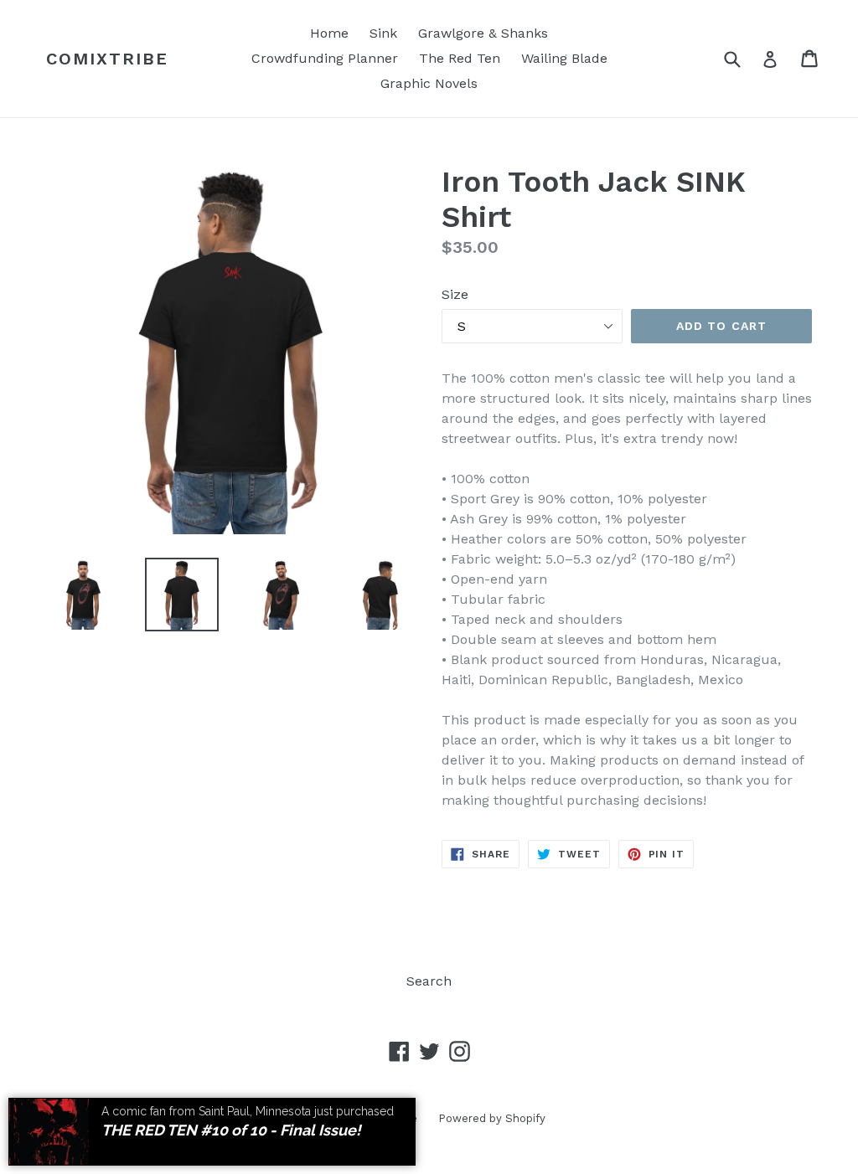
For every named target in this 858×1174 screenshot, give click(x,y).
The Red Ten (459, 58)
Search (429, 981)
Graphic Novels (429, 83)
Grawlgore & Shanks (483, 33)
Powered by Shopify (491, 1118)
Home (329, 33)
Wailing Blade (564, 58)
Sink (383, 33)
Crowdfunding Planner (324, 58)
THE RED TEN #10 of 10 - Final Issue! (231, 1130)
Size (455, 294)
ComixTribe (107, 59)
